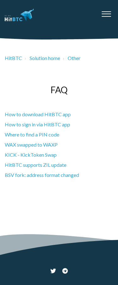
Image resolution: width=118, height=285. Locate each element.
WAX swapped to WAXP (31, 145)
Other (74, 58)
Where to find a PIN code (32, 134)
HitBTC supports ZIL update (35, 165)
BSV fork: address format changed (42, 175)
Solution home (45, 58)
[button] (106, 12)
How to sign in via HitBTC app (37, 124)
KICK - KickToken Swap (31, 155)
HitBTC (13, 58)
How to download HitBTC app (38, 114)
